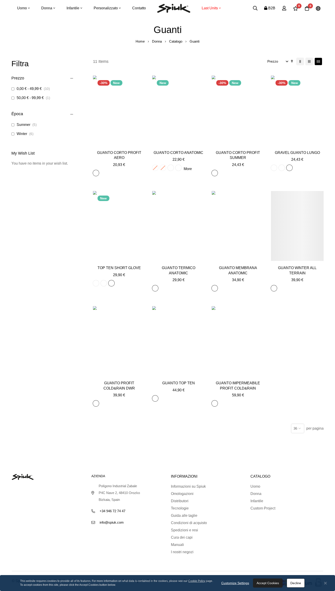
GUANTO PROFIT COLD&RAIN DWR (119, 385)
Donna (157, 41)
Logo (174, 8)
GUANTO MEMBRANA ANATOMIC (238, 270)
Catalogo (176, 41)
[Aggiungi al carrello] (109, 144)
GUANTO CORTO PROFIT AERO (119, 155)
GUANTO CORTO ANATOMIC (178, 153)
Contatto (139, 8)
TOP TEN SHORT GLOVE (119, 268)
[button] (119, 144)
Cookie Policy (196, 581)
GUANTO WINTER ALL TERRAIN (297, 270)
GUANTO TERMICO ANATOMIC (178, 270)
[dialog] (167, 583)
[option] (96, 173)
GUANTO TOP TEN (178, 383)
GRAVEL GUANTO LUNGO (297, 153)
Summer (27, 125)
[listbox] (97, 173)
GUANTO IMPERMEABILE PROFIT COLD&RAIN (238, 385)
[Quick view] (129, 144)
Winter (26, 134)
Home (141, 41)
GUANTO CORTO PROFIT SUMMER (238, 155)
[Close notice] (325, 583)
